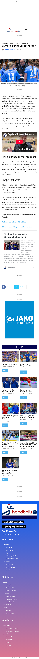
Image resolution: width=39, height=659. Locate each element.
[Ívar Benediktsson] (3, 50)
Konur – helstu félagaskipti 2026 (26, 365)
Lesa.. (5, 370)
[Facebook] (3, 535)
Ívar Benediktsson (10, 49)
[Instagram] (5, 535)
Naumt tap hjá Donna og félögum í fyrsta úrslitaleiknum (10, 472)
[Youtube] (15, 535)
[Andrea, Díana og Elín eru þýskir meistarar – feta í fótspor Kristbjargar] (28, 435)
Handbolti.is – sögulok (9, 364)
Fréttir (11, 43)
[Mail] (8, 535)
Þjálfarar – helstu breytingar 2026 (8, 391)
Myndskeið (17, 43)
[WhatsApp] (13, 535)
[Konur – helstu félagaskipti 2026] (28, 356)
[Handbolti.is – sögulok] (10, 356)
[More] (29, 287)
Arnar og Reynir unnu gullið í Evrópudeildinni (27, 416)
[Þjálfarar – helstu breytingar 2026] (10, 382)
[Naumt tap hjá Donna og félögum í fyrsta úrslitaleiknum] (10, 463)
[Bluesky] (18, 535)
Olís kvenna (25, 43)
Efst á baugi (5, 43)
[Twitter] (10, 535)
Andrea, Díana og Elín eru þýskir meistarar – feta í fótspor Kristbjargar (28, 444)
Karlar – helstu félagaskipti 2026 (26, 391)
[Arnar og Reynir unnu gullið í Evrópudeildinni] (28, 408)
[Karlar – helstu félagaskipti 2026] (28, 382)
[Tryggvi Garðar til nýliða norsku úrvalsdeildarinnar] (10, 435)
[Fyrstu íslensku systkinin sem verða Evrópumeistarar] (10, 408)
